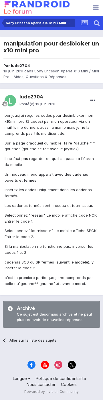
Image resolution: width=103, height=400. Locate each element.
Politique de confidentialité (61, 378)
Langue (20, 378)
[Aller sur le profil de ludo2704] (10, 100)
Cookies (69, 384)
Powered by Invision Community (51, 391)
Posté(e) (37, 104)
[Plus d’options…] (92, 100)
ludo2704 (20, 65)
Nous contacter (41, 384)
